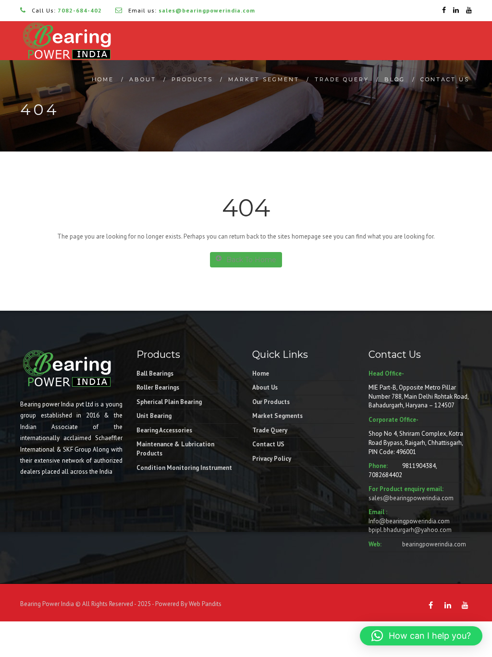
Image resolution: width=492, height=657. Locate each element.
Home (103, 79)
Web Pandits (204, 604)
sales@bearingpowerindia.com (411, 498)
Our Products (271, 402)
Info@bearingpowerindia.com (409, 521)
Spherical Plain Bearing (169, 402)
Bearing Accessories (164, 430)
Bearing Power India (47, 604)
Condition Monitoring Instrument (184, 468)
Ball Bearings (154, 373)
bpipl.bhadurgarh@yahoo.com (410, 530)
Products (192, 79)
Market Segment (263, 79)
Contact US (268, 444)
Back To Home (251, 259)
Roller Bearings (157, 387)
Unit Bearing (154, 416)
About (142, 79)
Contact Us (444, 79)
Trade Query (342, 79)
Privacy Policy (271, 459)
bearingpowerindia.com (434, 544)
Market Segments (277, 416)
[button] (421, 635)
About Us (265, 387)
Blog (394, 79)
